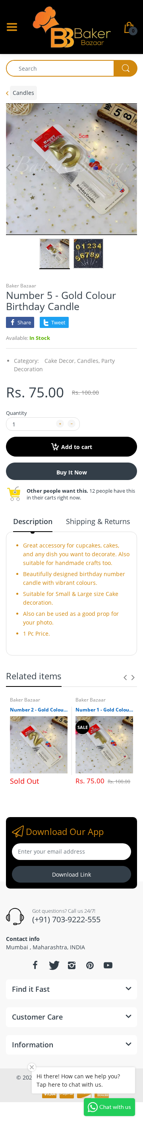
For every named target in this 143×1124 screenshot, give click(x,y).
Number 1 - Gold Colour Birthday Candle (104, 710)
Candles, (88, 360)
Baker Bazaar (21, 285)
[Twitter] (53, 965)
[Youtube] (108, 965)
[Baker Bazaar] (71, 26)
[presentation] (125, 677)
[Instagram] (71, 965)
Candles (23, 92)
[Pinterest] (89, 965)
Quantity (16, 412)
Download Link (71, 874)
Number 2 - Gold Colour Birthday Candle (39, 710)
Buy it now (71, 472)
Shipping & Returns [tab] (98, 521)
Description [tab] (32, 521)
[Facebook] (35, 965)
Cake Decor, (59, 360)
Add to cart (76, 447)
